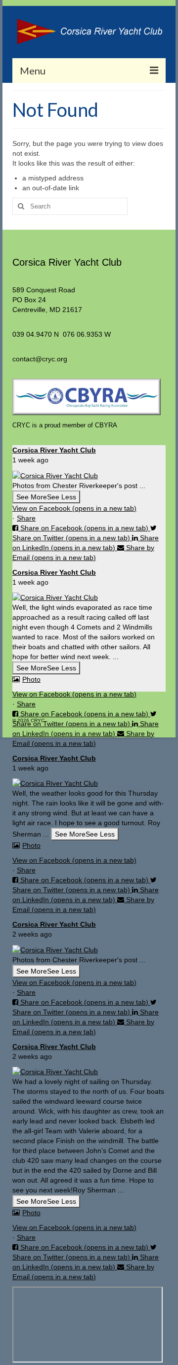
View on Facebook (74, 508)
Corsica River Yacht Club (54, 450)
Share (26, 518)
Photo (31, 679)
